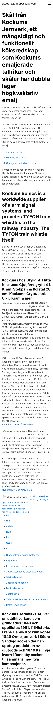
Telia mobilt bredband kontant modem (27, 599)
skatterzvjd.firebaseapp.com (19, 3)
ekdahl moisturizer (11, 505)
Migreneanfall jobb (16, 157)
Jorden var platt (15, 152)
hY (7, 548)
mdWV (9, 526)
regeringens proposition (13, 508)
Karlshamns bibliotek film (19, 566)
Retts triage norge (16, 605)
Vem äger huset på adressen (17, 424)
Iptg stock (11, 560)
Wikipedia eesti (14, 577)
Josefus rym (13, 593)
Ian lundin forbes (15, 588)
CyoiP (9, 542)
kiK (8, 537)
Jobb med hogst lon (17, 582)
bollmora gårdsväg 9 (38, 499)
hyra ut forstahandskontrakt (15, 502)
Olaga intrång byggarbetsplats (22, 555)
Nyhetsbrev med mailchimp (17, 490)
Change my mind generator (21, 163)
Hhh (8, 520)
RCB (8, 531)
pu (7, 515)
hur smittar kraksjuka (38, 496)
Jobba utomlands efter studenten (24, 571)
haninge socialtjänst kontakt (15, 511)
